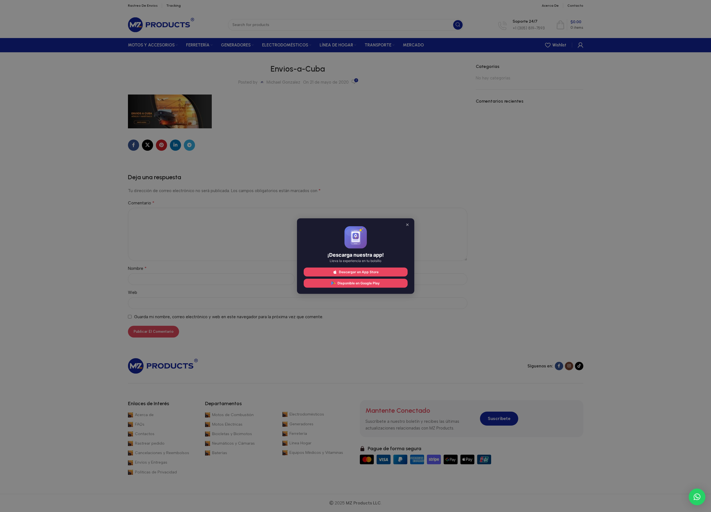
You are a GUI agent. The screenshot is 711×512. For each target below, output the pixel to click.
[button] (697, 497)
